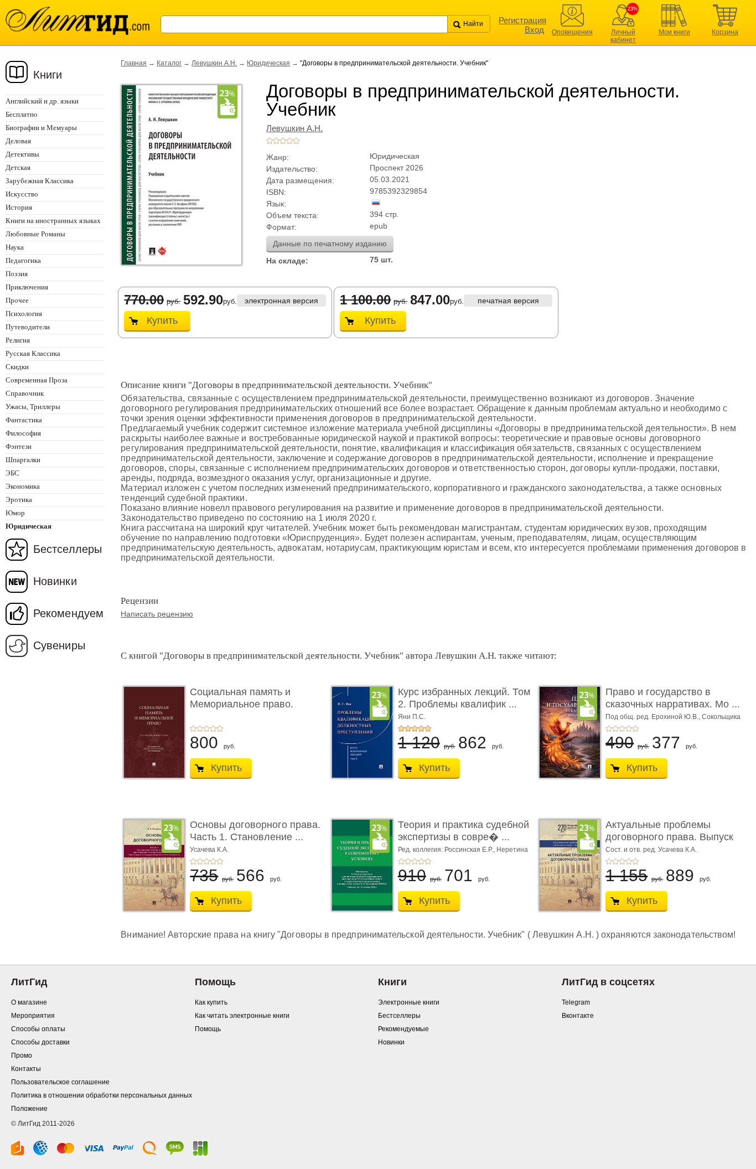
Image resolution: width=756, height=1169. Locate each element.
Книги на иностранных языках (53, 220)
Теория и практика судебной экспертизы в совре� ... (463, 830)
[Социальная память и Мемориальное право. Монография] (151, 732)
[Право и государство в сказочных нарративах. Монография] (567, 732)
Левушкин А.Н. (214, 63)
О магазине (29, 1002)
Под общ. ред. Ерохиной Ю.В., (653, 717)
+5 (296, 140)
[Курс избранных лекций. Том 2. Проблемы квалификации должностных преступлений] (359, 732)
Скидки (17, 367)
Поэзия (17, 274)
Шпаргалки (23, 460)
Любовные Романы (35, 234)
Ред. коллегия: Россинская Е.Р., (447, 850)
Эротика (19, 499)
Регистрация (522, 20)
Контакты (26, 1069)
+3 (282, 140)
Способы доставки (40, 1042)
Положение (29, 1109)
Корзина (725, 32)
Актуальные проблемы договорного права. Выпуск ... (669, 836)
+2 (276, 140)
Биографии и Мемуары (41, 127)
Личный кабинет (623, 36)
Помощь (208, 1029)
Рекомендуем (68, 613)
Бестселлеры (67, 549)
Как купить (211, 1002)
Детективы (22, 154)
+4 (289, 140)
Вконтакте (578, 1016)
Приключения (27, 287)
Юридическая (268, 63)
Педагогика (23, 260)
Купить (162, 320)
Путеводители (28, 327)
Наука (15, 247)
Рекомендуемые (403, 1029)
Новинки (55, 581)
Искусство (22, 194)
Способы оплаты (38, 1029)
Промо (21, 1055)
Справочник (25, 393)
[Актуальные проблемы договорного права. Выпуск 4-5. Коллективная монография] (567, 865)
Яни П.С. (412, 717)
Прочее (17, 300)
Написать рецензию (157, 613)
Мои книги (674, 32)
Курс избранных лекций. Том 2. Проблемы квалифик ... (464, 698)
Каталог (169, 63)
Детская (18, 167)
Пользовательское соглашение (60, 1082)
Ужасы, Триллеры (33, 406)
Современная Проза (37, 380)
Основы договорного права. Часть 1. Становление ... (255, 830)
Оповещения (572, 32)
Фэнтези (19, 446)
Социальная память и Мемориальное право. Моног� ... (241, 703)
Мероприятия (33, 1016)
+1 (269, 140)
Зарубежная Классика (40, 181)
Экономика (23, 486)
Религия (18, 340)
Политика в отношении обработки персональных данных (101, 1095)
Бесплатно (22, 114)
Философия (23, 433)
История (19, 207)
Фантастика (24, 420)
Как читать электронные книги (242, 1016)
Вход (534, 29)
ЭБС (12, 473)
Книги (48, 75)
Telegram (576, 1002)
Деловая (18, 141)
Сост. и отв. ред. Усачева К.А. (651, 850)
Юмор (15, 513)
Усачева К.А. (209, 850)
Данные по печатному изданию (330, 243)
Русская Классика (33, 353)
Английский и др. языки (42, 101)
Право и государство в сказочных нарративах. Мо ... (672, 698)
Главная (134, 63)
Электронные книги (408, 1002)
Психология (24, 313)
